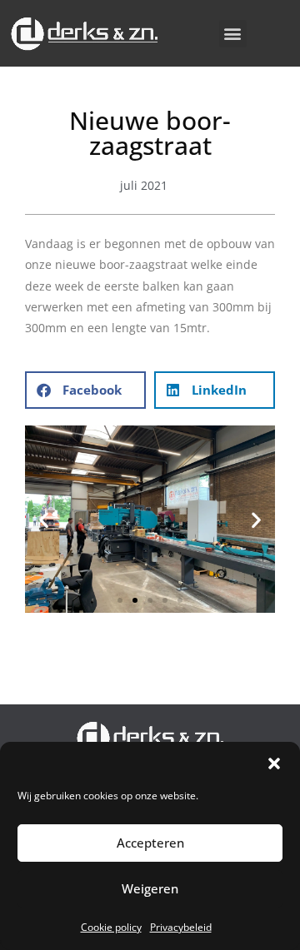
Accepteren (150, 842)
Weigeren (150, 888)
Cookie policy (111, 927)
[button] (274, 763)
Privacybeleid (181, 927)
